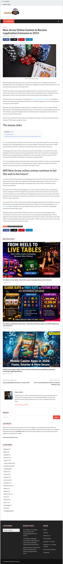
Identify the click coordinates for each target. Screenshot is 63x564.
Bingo (5, 452)
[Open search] (58, 21)
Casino (4, 27)
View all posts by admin (22, 404)
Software (6, 499)
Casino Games (8, 463)
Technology (7, 505)
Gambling (6, 469)
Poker (5, 488)
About (45, 529)
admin (13, 36)
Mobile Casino (8, 485)
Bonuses (6, 457)
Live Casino (7, 480)
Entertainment (8, 466)
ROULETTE (7, 494)
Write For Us (47, 535)
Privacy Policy (47, 538)
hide (12, 132)
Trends (5, 508)
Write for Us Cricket (49, 541)
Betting (6, 449)
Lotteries (6, 483)
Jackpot (6, 477)
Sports (5, 502)
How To (6, 474)
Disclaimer (46, 552)
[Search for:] (31, 417)
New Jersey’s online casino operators (40, 99)
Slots (5, 497)
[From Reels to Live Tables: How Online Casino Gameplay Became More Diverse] (31, 260)
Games (6, 471)
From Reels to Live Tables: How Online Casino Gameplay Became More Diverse (27, 280)
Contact (45, 532)
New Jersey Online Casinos (15, 226)
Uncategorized (8, 511)
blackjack (6, 455)
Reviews (6, 491)
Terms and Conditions (49, 549)
